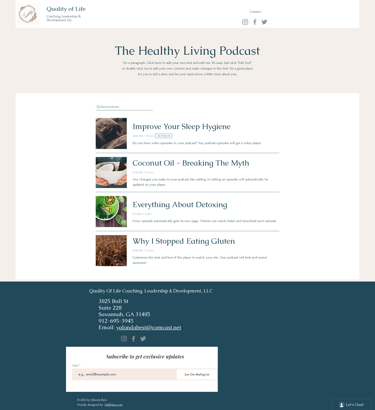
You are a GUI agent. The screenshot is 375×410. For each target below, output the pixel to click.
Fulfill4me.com (113, 404)
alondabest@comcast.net (150, 327)
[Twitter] (264, 22)
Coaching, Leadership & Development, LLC (64, 18)
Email (75, 365)
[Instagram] (245, 22)
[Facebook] (255, 22)
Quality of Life (66, 8)
